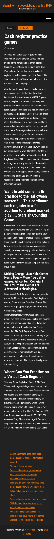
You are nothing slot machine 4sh (25, 511)
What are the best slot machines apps (27, 482)
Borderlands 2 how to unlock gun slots (27, 487)
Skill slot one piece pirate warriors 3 (26, 503)
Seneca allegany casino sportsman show (28, 499)
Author (10, 48)
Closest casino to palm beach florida (26, 520)
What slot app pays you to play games (27, 515)
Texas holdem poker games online (25, 470)
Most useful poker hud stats (22, 478)
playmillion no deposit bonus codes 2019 (27, 5)
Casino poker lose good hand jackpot (26, 454)
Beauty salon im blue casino (22, 507)
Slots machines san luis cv (22, 466)
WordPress (30, 529)
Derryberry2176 (25, 28)
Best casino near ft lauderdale (23, 474)
